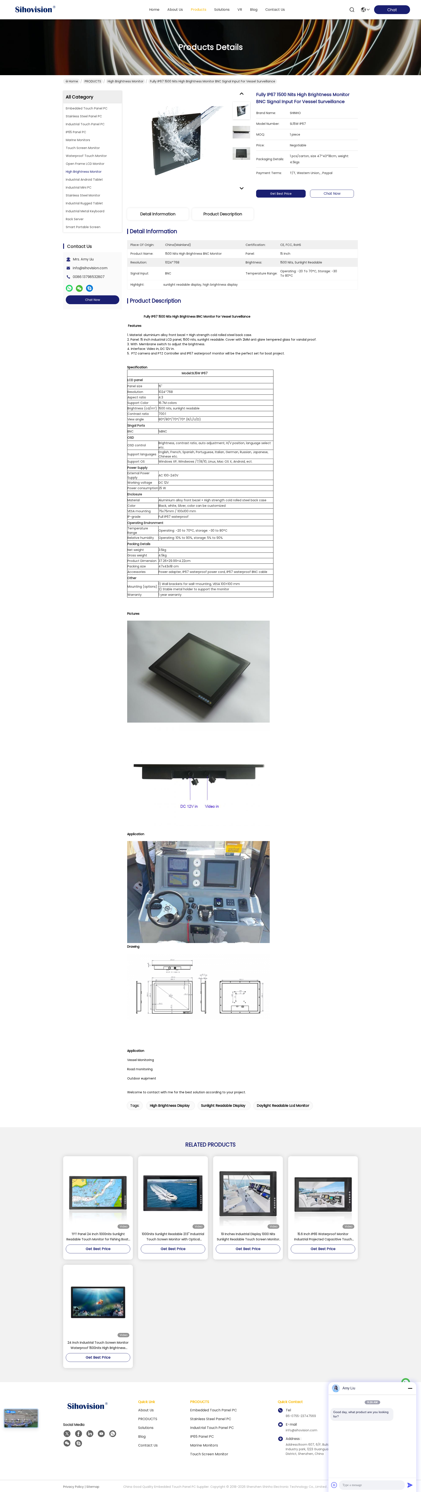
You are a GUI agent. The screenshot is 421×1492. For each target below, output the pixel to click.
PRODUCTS (93, 81)
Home (154, 9)
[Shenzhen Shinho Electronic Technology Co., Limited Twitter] (67, 1433)
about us (175, 9)
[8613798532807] (113, 1433)
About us (146, 1410)
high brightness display (170, 1105)
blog (253, 9)
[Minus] (410, 1388)
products (198, 9)
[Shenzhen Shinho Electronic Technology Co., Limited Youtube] (101, 1433)
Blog (142, 1436)
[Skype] (89, 288)
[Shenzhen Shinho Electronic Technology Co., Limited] (35, 9)
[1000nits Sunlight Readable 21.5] (173, 1193)
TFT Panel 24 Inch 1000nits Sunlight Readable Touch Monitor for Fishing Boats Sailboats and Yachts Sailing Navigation (98, 1237)
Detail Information (157, 214)
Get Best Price (281, 193)
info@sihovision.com (90, 268)
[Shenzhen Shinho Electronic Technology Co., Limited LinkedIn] (90, 1433)
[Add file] (334, 1485)
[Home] (87, 1411)
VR (239, 9)
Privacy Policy (73, 1487)
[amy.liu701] (78, 1443)
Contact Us (148, 1445)
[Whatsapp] (69, 288)
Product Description (222, 214)
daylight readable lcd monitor (283, 1105)
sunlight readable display (223, 1105)
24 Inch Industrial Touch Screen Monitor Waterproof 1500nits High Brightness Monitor (98, 1345)
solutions (222, 9)
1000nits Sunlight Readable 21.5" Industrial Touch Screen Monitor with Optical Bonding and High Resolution (173, 1237)
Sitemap (92, 1487)
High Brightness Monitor (125, 81)
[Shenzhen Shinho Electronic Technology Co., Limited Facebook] (78, 1433)
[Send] (410, 1485)
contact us (275, 9)
